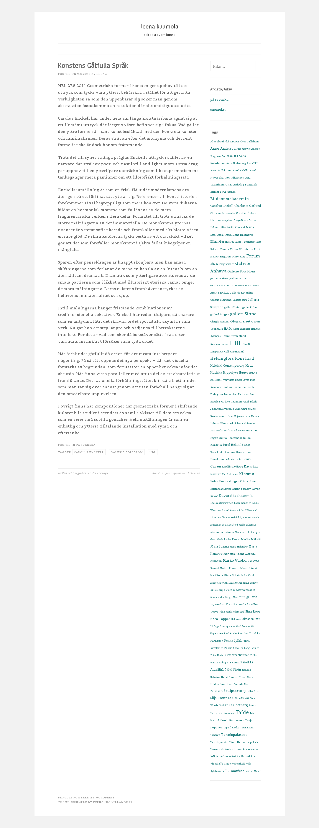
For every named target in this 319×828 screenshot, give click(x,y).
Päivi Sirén (233, 669)
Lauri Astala (230, 510)
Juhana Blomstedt (222, 423)
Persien (255, 647)
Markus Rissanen (229, 568)
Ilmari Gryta (242, 379)
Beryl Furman (227, 191)
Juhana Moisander (245, 423)
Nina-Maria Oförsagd (231, 611)
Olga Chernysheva (224, 626)
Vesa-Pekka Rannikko (239, 756)
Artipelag (238, 184)
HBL (153, 452)
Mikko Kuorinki (219, 582)
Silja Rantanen (222, 698)
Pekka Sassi (232, 647)
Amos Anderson (223, 148)
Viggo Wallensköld (234, 763)
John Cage (241, 408)
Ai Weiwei (217, 141)
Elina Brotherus (242, 234)
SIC (256, 691)
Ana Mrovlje (243, 148)
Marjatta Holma (234, 553)
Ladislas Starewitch (221, 502)
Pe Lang (245, 647)
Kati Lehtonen (230, 474)
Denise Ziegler (221, 220)
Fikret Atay (238, 256)
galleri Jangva (219, 314)
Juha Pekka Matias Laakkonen (227, 430)
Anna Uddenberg (236, 163)
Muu (235, 597)
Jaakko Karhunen (234, 387)
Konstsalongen (229, 481)
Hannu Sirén (230, 335)
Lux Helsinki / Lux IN (238, 517)
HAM (228, 329)
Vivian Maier (253, 771)
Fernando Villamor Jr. (113, 802)
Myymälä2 (217, 604)
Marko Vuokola (235, 560)
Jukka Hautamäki (230, 437)
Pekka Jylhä (233, 641)
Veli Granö (216, 756)
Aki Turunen (232, 141)
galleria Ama (219, 278)
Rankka (246, 669)
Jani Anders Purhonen (236, 394)
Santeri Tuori (237, 677)
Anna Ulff (252, 163)
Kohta (214, 481)
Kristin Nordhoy (241, 488)
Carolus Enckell (89, 452)
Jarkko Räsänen (231, 401)
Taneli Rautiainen (232, 720)
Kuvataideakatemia (236, 495)
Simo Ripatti (242, 698)
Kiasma (246, 473)
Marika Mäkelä (251, 539)
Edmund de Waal (245, 227)
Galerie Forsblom (127, 452)
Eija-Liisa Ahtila (221, 234)
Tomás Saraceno (247, 749)
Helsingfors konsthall (232, 358)
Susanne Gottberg (233, 705)
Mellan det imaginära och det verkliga (83, 473)
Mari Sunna (219, 546)
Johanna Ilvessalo (222, 408)
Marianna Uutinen (222, 532)
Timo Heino (237, 742)
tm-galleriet (252, 742)
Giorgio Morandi (219, 321)
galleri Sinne (243, 313)
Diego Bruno (240, 220)
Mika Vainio (248, 575)
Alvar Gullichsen (249, 141)
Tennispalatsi (219, 742)
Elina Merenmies (222, 242)
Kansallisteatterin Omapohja (226, 459)
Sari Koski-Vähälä (231, 684)
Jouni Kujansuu (235, 416)
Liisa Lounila (217, 517)
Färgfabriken (226, 263)
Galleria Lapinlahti (221, 299)
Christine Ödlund (246, 213)
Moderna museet (244, 589)
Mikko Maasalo (239, 582)
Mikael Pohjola (232, 575)
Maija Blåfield (230, 524)
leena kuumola (159, 26)
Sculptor (231, 690)
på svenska (85, 444)
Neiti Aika (244, 604)
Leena (101, 73)
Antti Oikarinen (234, 177)
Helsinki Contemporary (227, 365)
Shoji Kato (246, 691)
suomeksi (217, 109)
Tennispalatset (234, 735)
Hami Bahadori (241, 328)
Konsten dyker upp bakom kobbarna (176, 473)
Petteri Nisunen (238, 655)
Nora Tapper (220, 619)
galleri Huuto (251, 307)
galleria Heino (240, 278)
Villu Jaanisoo (233, 771)
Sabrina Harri (219, 677)
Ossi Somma (243, 626)
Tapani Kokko (231, 727)
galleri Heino (232, 307)
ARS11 (228, 184)
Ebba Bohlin (227, 227)
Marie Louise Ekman (228, 539)
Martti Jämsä (248, 568)
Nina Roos (252, 611)
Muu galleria (247, 597)
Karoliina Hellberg (232, 466)
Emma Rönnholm (241, 249)
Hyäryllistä (227, 379)
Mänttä (231, 604)
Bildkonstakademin (229, 198)
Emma (224, 249)
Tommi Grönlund (222, 749)
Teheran (215, 734)
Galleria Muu (239, 299)
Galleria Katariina (241, 292)
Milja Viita (225, 589)
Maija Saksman (247, 524)
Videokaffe (216, 763)
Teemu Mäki (247, 727)
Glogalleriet (240, 321)
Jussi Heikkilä (233, 445)
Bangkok (251, 184)
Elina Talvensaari (245, 241)
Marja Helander (239, 546)
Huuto (243, 372)
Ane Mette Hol (230, 156)
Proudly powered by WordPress (86, 797)
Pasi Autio (230, 633)
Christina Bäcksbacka (222, 213)
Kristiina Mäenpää (220, 488)
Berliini (214, 191)
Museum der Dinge (221, 597)
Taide (242, 712)
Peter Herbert (218, 655)
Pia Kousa (233, 662)
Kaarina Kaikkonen (238, 452)
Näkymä (236, 619)
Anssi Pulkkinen (221, 170)
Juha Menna (252, 416)
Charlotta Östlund (247, 206)
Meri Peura (216, 575)
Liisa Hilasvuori (248, 510)
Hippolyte (230, 372)
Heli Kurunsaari (234, 351)
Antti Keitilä (240, 170)
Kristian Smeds (249, 481)
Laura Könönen (242, 502)
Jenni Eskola (250, 401)
